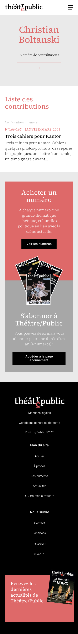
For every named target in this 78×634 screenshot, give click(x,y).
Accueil (39, 456)
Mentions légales (39, 412)
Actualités (39, 486)
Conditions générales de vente (39, 422)
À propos (39, 466)
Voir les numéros (39, 244)
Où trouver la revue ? (39, 495)
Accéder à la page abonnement (39, 358)
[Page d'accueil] (23, 8)
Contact (39, 523)
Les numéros (39, 476)
